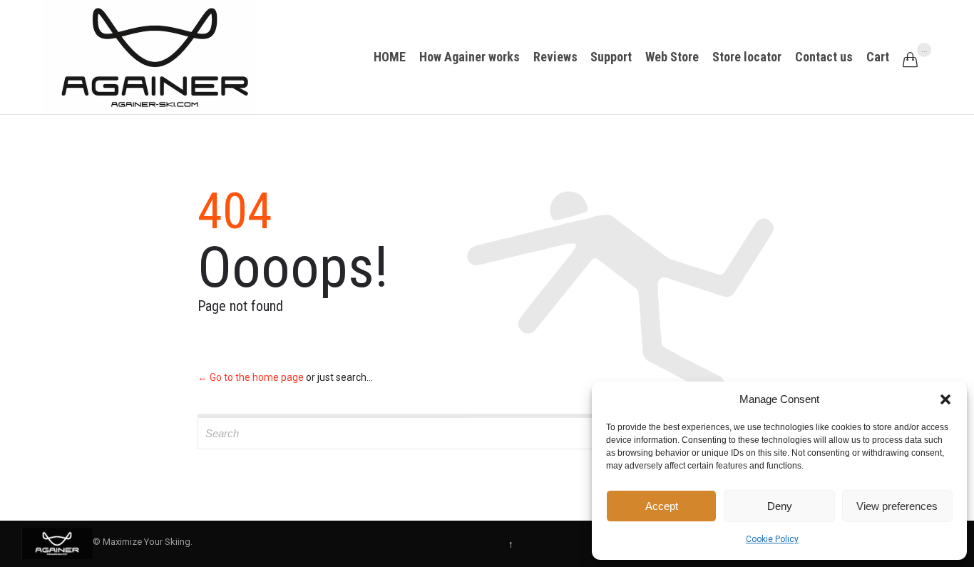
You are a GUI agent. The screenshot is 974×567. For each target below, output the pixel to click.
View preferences (897, 506)
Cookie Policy (772, 539)
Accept (661, 506)
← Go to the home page (251, 377)
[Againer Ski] (150, 57)
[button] (945, 399)
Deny (779, 506)
